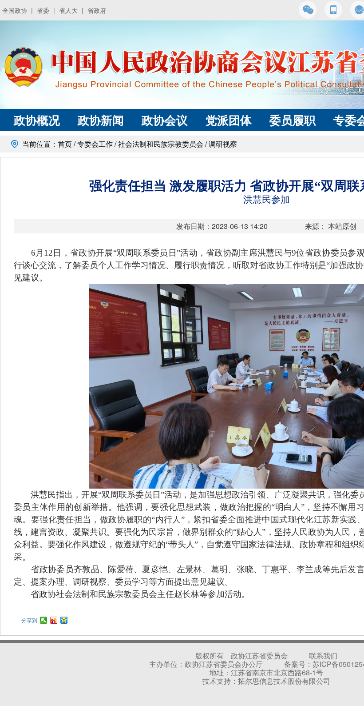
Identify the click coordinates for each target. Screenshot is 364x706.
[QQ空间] (64, 620)
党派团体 (229, 120)
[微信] (43, 620)
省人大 (68, 10)
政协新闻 (101, 120)
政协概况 (37, 120)
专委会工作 (95, 144)
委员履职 (292, 120)
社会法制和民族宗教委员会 (160, 144)
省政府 (96, 10)
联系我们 (323, 655)
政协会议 (165, 120)
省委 (43, 10)
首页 (65, 144)
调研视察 (223, 144)
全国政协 (14, 10)
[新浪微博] (54, 620)
